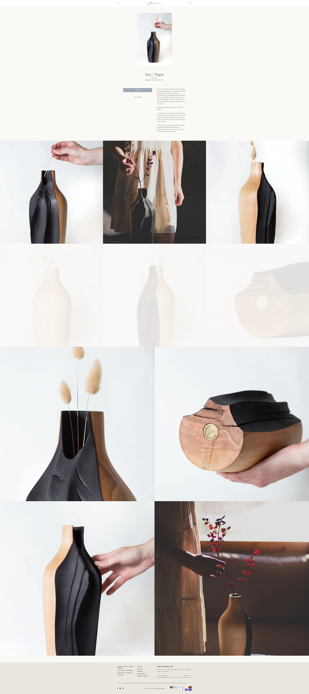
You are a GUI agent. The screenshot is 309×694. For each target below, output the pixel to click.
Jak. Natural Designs (159, 688)
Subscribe (186, 675)
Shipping (147, 80)
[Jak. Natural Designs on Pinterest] (120, 688)
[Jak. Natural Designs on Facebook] (117, 688)
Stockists (120, 675)
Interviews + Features (124, 670)
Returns (140, 671)
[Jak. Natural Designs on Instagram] (123, 688)
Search (139, 666)
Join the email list (165, 666)
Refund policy (142, 673)
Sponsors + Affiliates (124, 672)
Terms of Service (142, 676)
